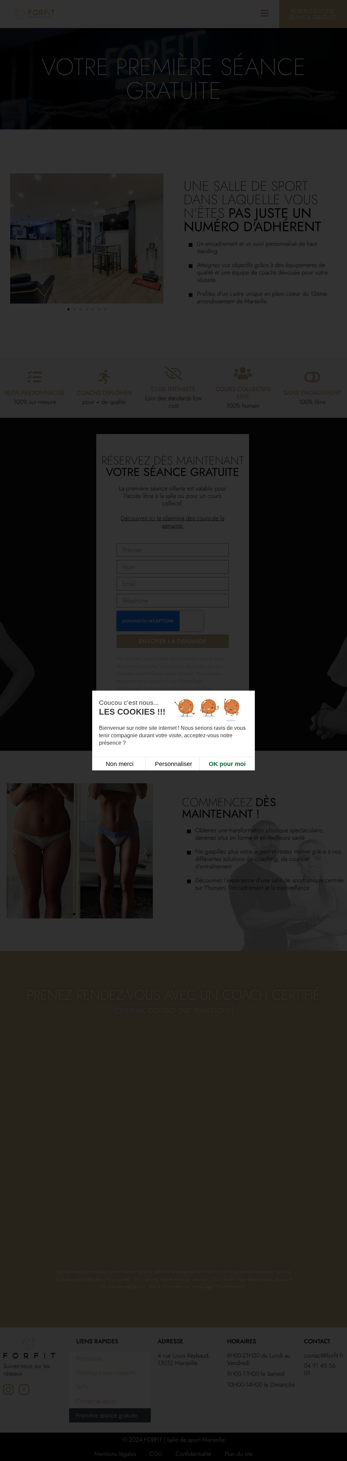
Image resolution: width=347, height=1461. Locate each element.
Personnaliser (173, 764)
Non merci (120, 764)
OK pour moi (227, 764)
